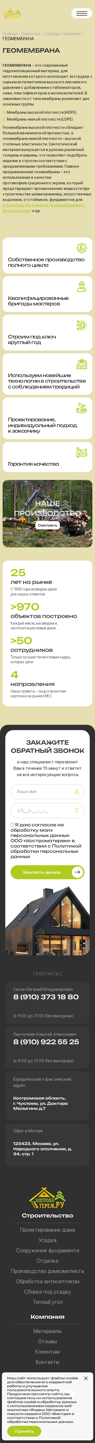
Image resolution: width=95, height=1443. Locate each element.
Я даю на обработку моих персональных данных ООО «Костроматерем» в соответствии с (46, 840)
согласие (44, 824)
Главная (10, 33)
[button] (81, 13)
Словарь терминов (62, 33)
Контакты (47, 1362)
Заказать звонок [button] (41, 872)
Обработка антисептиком (47, 1281)
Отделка (47, 1261)
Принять (24, 1431)
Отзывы (47, 1341)
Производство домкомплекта (47, 1271)
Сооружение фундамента (47, 1250)
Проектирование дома (47, 1230)
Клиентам (31, 33)
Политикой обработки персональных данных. (40, 1420)
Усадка (47, 1240)
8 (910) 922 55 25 (46, 1042)
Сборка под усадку (47, 1292)
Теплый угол (48, 1302)
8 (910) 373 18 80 (46, 997)
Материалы (47, 1331)
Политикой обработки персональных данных (46, 851)
